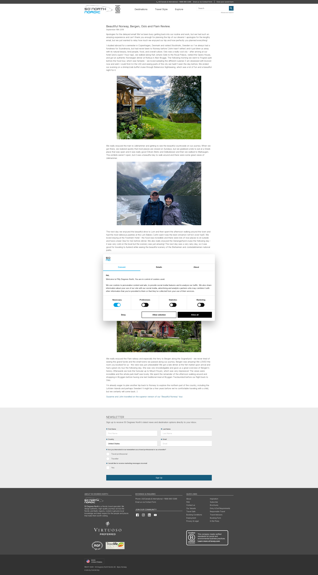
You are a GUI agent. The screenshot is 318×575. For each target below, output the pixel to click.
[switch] (145, 305)
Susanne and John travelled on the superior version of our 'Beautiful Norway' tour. (144, 396)
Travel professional (119, 454)
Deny (123, 315)
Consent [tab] (121, 267)
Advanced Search (227, 12)
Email (165, 439)
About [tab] (196, 267)
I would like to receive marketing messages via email (127, 463)
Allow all (195, 315)
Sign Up (159, 478)
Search (231, 8)
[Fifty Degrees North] (98, 9)
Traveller (115, 458)
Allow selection (159, 315)
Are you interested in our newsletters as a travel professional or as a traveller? (137, 450)
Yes (112, 467)
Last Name (167, 429)
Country (111, 439)
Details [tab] (159, 267)
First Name (112, 429)
